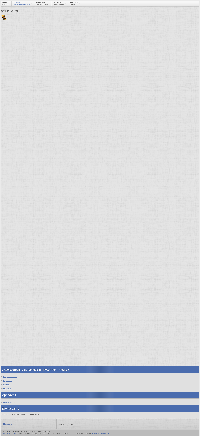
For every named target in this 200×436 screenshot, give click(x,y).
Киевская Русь (12, 337)
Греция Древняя (13, 343)
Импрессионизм (13, 266)
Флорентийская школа (16, 213)
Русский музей (12, 219)
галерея (22, 163)
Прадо (9, 235)
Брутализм (11, 282)
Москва (9, 339)
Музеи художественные (17, 317)
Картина (9, 323)
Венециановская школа (16, 240)
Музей (5, 40)
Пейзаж (9, 300)
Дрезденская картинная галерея (20, 227)
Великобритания (13, 362)
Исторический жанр (15, 319)
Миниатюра (11, 321)
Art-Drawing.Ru (9, 433)
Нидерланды (12, 352)
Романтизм (11, 262)
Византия (10, 350)
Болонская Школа (14, 238)
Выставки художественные (18, 309)
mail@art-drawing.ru (100, 433)
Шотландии (29, 163)
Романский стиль (14, 264)
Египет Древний (13, 341)
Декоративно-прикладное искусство (22, 305)
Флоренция (11, 354)
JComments (100, 201)
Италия (3, 161)
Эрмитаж (10, 225)
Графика (10, 296)
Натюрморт (11, 313)
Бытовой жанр (12, 315)
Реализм (10, 253)
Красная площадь (14, 229)
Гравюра (10, 307)
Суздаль (10, 358)
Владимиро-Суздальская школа (20, 217)
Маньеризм (5, 160)
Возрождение (12, 255)
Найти (31, 30)
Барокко (9, 260)
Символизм (11, 270)
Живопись (10, 298)
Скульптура (11, 303)
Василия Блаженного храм (18, 242)
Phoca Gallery (193, 203)
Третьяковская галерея (16, 215)
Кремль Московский (15, 221)
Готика (9, 272)
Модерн (9, 268)
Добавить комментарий (12, 199)
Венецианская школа (15, 233)
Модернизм (11, 274)
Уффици (10, 231)
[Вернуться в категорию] (3, 57)
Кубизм (9, 276)
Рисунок (9, 294)
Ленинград (11, 347)
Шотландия (11, 364)
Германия (10, 356)
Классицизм (11, 258)
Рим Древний (12, 335)
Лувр (8, 223)
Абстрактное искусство (17, 278)
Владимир (10, 360)
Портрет (9, 311)
